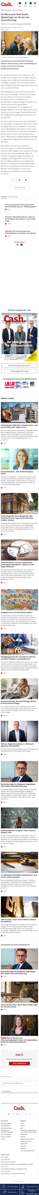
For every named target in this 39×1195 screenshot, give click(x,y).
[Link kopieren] (13, 180)
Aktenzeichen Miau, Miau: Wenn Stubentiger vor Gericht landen (19, 1006)
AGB (21, 1128)
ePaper (22, 1126)
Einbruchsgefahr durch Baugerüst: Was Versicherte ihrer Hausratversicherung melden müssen (17, 518)
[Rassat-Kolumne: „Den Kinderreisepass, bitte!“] (19, 458)
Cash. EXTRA (4, 1157)
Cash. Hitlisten (5, 1171)
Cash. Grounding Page (27, 1151)
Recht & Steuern (6, 1137)
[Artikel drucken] (19, 180)
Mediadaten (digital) (27, 1139)
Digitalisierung (6, 1134)
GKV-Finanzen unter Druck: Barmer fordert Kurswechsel (18, 920)
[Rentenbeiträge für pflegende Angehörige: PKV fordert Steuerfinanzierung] (19, 771)
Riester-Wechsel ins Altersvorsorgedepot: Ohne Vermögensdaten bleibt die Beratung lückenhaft (19, 1040)
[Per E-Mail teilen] (26, 180)
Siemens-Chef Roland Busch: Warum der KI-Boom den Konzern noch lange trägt (20, 219)
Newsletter (24, 1144)
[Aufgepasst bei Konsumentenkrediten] (19, 599)
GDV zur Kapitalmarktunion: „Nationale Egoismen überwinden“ (17, 745)
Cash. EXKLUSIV (5, 1159)
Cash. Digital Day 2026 (8, 1162)
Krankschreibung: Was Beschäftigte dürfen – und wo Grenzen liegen (19, 702)
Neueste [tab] (4, 197)
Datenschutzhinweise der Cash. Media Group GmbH (28, 1131)
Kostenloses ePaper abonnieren (19, 366)
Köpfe (3, 1139)
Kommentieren (19, 187)
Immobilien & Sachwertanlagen (7, 1131)
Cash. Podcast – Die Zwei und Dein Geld (13, 1173)
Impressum (23, 1134)
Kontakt (23, 1137)
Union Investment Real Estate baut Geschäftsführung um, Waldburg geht (20, 205)
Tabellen (23, 1148)
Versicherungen (6, 1123)
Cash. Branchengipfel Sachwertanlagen (14, 1169)
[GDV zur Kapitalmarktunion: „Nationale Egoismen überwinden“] (19, 731)
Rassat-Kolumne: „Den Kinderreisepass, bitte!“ (17, 472)
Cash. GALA (4, 1166)
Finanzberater (5, 1126)
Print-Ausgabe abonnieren (20, 371)
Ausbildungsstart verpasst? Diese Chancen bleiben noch (18, 831)
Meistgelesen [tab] (13, 197)
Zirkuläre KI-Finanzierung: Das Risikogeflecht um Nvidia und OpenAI (20, 232)
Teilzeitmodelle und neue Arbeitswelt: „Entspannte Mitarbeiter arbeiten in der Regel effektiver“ (17, 564)
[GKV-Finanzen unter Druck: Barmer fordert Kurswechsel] (19, 906)
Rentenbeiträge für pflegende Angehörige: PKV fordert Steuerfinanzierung (18, 785)
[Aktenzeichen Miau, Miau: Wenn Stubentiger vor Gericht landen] (19, 992)
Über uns (23, 1146)
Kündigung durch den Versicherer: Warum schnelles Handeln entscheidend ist (18, 658)
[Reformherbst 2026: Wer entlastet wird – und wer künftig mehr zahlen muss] (19, 412)
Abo (21, 1123)
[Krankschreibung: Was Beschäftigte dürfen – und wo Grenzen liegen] (19, 688)
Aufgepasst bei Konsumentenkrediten (17, 612)
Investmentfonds (6, 1128)
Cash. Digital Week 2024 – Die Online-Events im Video (17, 1164)
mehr (9, 209)
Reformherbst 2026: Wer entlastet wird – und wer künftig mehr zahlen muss (19, 426)
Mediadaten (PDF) (25, 1141)
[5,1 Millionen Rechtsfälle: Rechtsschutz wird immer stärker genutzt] (19, 862)
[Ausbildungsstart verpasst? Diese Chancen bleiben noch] (19, 817)
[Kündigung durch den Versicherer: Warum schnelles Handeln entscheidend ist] (19, 644)
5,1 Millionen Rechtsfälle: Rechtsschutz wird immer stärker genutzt (19, 876)
